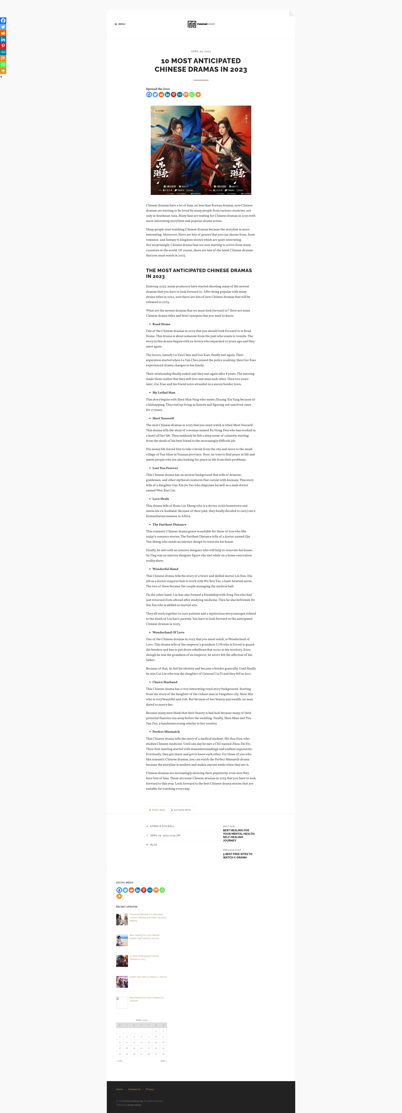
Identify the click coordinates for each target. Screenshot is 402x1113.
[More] (198, 94)
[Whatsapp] (192, 94)
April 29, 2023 (201, 51)
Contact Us (134, 1089)
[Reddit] (161, 94)
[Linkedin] (167, 94)
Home (119, 1089)
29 (156, 1054)
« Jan (119, 1061)
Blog (153, 844)
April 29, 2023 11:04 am (165, 835)
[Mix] (186, 94)
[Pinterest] (173, 94)
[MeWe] (179, 94)
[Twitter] (155, 94)
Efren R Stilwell (162, 826)
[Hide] (1, 77)
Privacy (150, 1089)
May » (164, 1061)
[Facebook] (149, 94)
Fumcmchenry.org (133, 1101)
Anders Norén (134, 1105)
